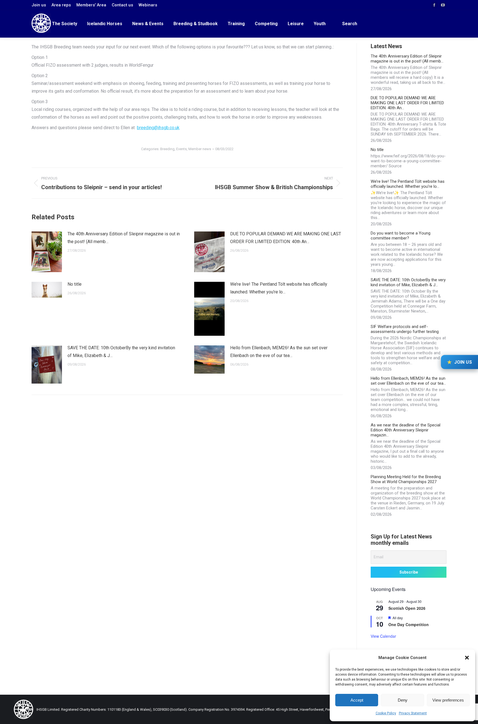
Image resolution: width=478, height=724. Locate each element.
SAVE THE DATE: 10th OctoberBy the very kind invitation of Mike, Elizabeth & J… (121, 351)
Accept (356, 700)
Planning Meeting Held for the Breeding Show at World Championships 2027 (406, 479)
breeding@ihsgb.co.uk (158, 127)
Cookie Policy (386, 713)
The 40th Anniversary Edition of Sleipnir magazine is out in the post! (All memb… (123, 237)
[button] (467, 657)
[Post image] (47, 251)
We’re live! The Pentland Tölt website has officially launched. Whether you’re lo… (278, 288)
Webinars (148, 4)
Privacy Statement (413, 713)
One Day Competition (408, 624)
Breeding (167, 149)
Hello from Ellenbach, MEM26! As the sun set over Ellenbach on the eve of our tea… (279, 351)
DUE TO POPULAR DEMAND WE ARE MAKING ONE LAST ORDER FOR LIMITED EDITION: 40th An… (285, 237)
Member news (199, 149)
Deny (402, 700)
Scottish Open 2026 (406, 608)
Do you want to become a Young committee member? (400, 236)
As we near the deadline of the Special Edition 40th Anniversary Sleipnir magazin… (405, 430)
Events (181, 149)
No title (74, 284)
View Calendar (383, 636)
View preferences (448, 700)
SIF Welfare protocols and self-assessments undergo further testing (405, 329)
